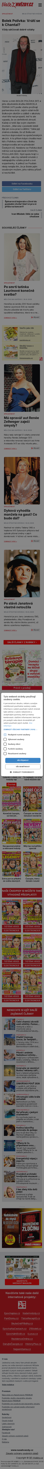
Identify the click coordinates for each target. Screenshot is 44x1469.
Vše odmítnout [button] (23, 766)
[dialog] (22, 734)
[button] (22, 730)
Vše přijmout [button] (23, 760)
